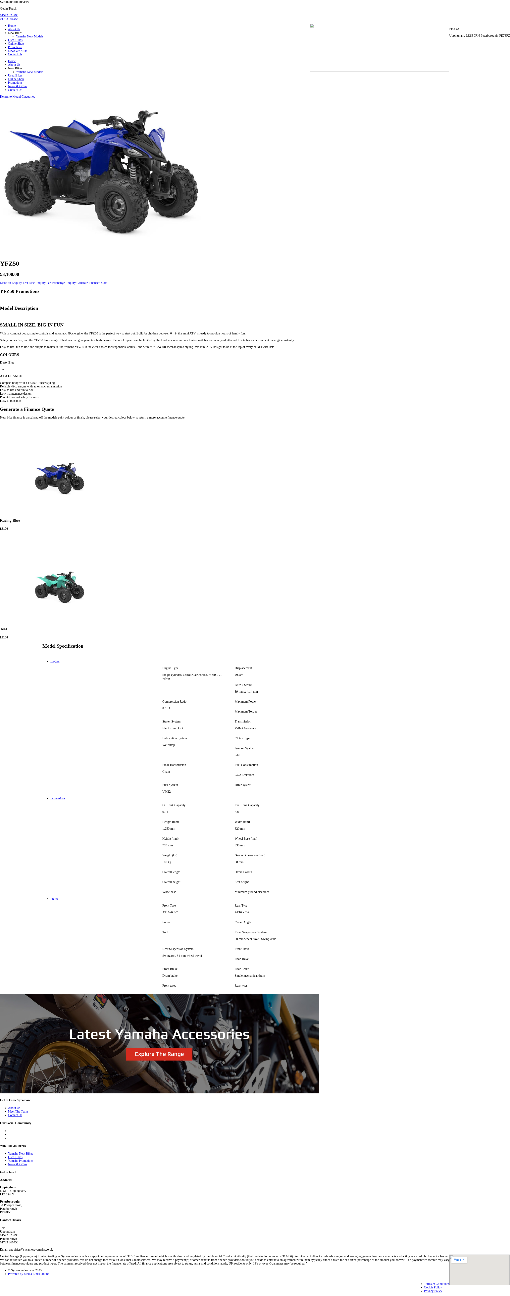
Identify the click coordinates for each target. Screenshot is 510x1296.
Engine (54, 661)
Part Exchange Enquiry (61, 282)
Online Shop (16, 43)
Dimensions (57, 798)
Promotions (15, 47)
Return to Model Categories (17, 96)
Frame (54, 898)
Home (12, 25)
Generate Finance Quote (91, 282)
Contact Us (15, 54)
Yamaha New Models (29, 36)
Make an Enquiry (11, 282)
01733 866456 (9, 19)
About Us (14, 29)
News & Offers (17, 50)
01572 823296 (9, 15)
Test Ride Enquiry (34, 282)
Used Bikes (15, 40)
